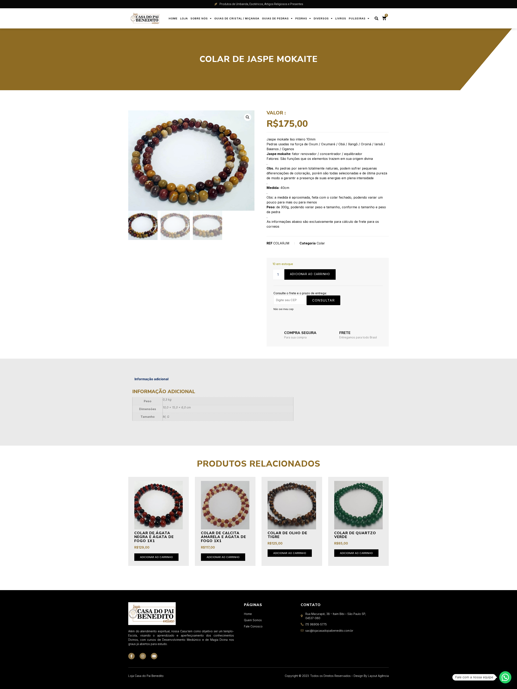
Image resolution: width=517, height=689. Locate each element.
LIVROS (340, 18)
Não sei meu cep (283, 309)
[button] (376, 18)
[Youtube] (154, 656)
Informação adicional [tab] (151, 379)
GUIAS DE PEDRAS (275, 18)
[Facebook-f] (131, 656)
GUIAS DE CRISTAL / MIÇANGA (236, 18)
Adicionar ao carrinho (310, 274)
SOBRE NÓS (199, 18)
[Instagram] (143, 656)
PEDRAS (301, 18)
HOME (173, 18)
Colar (321, 243)
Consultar (323, 300)
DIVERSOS (321, 18)
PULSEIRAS (357, 18)
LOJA (184, 18)
